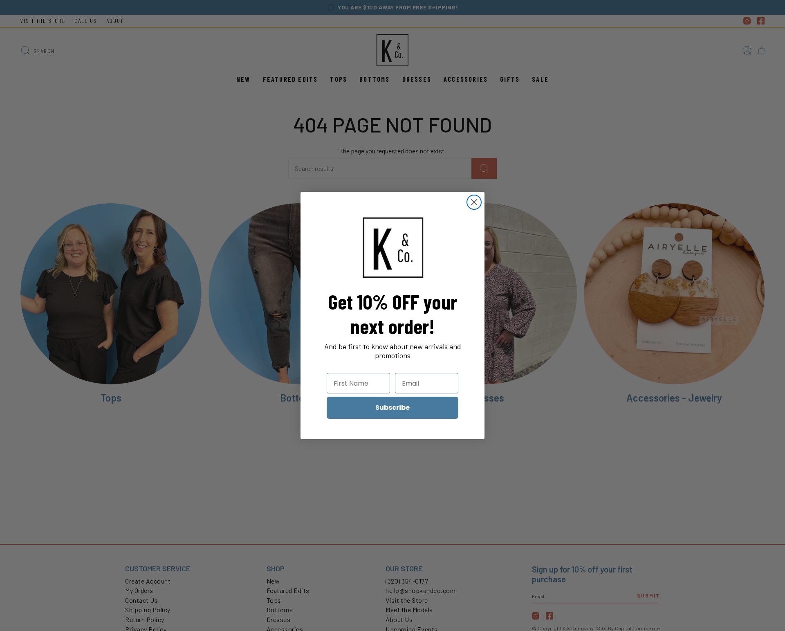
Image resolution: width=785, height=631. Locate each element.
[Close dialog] (474, 202)
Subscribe (392, 407)
